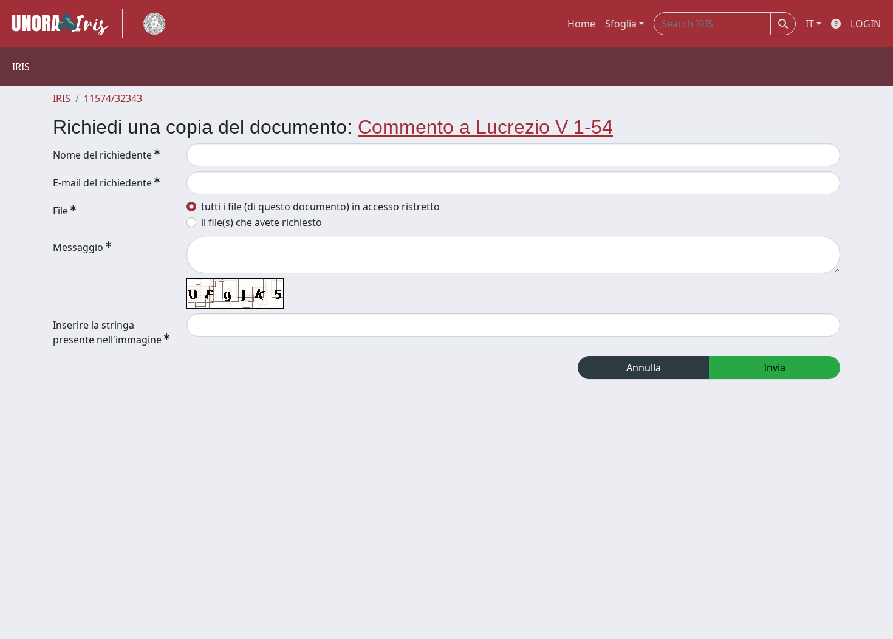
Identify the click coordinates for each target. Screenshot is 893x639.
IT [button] (810, 23)
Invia (774, 367)
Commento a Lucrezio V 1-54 (485, 127)
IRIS (61, 98)
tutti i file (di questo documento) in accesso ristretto (320, 206)
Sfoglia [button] (621, 23)
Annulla (643, 367)
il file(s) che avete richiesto (261, 222)
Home (581, 23)
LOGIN (865, 23)
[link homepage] (65, 23)
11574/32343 (113, 98)
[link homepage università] (154, 23)
